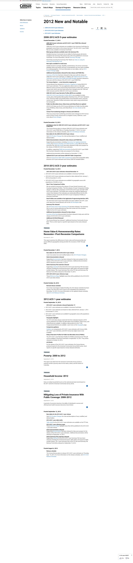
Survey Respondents (62, 4)
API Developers (75, 202)
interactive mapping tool (70, 84)
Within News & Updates (26, 20)
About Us (99, 4)
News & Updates (80, 15)
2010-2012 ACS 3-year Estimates (54, 30)
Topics (38, 8)
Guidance (49, 329)
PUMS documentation (65, 149)
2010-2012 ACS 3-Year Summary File (59, 206)
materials (55, 267)
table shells (60, 145)
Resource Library (79, 8)
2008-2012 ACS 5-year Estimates (54, 27)
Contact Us (106, 4)
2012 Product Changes (55, 136)
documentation (57, 259)
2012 (103, 15)
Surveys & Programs (63, 8)
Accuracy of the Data (52, 75)
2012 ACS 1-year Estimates (52, 33)
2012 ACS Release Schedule (77, 132)
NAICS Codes (87, 4)
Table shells (49, 422)
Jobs (94, 4)
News (81, 4)
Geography (80, 325)
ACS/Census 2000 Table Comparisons (61, 157)
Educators (52, 4)
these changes (57, 117)
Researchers (45, 4)
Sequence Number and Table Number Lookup (65, 143)
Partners (38, 4)
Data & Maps (48, 8)
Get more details (77, 108)
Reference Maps (54, 276)
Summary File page (75, 57)
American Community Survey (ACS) (68, 15)
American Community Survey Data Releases (92, 15)
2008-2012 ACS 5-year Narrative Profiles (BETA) (59, 95)
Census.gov (47, 15)
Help (112, 4)
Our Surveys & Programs (55, 15)
